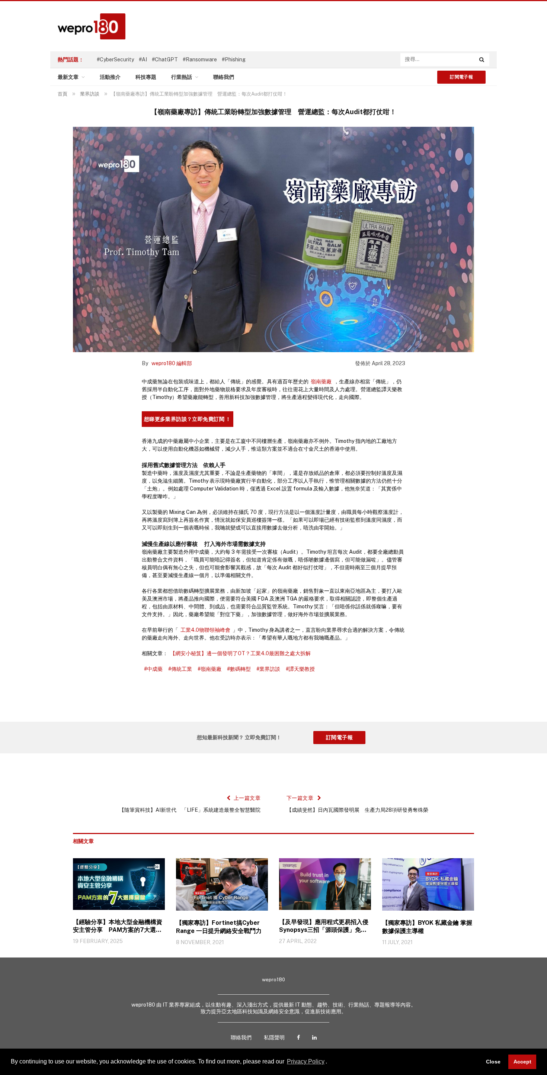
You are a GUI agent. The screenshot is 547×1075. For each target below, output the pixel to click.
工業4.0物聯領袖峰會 (205, 630)
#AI (143, 59)
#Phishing (234, 59)
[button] (330, 1062)
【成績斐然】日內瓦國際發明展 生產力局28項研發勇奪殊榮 (357, 810)
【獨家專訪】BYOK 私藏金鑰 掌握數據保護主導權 (427, 926)
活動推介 (110, 77)
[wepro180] (87, 26)
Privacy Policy (305, 1061)
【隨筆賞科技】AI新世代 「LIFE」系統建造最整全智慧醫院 (189, 810)
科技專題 (145, 77)
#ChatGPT (165, 59)
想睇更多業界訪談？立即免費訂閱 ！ (187, 419)
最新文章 (68, 77)
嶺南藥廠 (321, 381)
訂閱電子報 (461, 77)
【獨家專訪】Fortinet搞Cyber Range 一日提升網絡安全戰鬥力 (219, 926)
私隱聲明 (274, 1037)
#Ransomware (200, 59)
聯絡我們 (223, 77)
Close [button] (493, 1062)
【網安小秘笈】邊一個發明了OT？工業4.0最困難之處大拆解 (240, 653)
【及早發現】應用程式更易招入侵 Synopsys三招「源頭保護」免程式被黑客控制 (323, 926)
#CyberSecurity (115, 59)
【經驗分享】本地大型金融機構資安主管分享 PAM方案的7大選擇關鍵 (117, 926)
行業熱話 (181, 77)
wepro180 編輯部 (171, 363)
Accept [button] (522, 1062)
